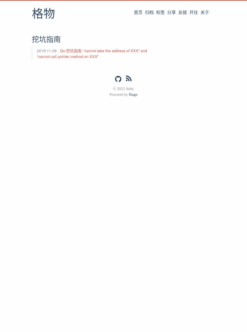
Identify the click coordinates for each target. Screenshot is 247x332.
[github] (118, 79)
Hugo (133, 94)
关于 (204, 12)
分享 (171, 12)
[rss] (128, 79)
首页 (138, 12)
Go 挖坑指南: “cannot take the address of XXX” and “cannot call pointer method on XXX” (92, 53)
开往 (193, 12)
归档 (149, 12)
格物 (43, 14)
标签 (160, 12)
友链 (182, 12)
